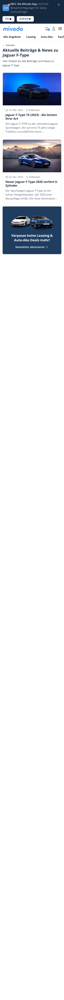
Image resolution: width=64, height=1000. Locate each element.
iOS (7, 18)
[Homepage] (13, 28)
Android (24, 18)
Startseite (10, 45)
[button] (47, 29)
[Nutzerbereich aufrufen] (54, 29)
